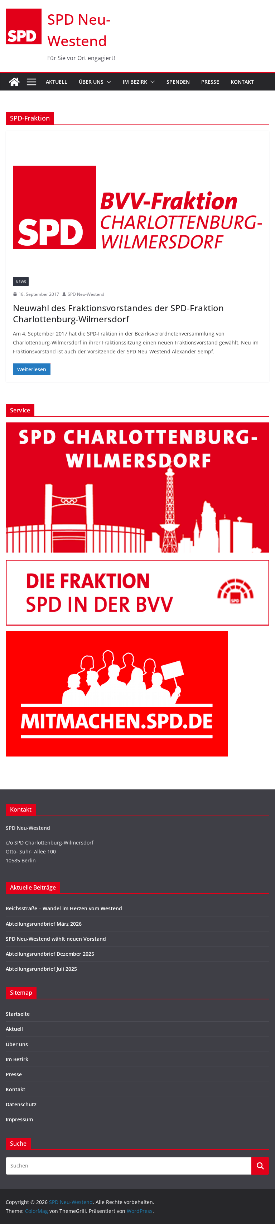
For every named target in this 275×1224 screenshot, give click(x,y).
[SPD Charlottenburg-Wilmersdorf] (137, 426)
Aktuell (56, 81)
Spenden (178, 81)
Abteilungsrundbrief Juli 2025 (41, 968)
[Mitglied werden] (117, 635)
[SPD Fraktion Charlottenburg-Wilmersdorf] (137, 564)
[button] (107, 82)
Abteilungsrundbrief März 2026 (44, 923)
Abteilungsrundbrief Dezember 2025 (50, 953)
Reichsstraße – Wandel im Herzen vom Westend (64, 908)
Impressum (19, 1119)
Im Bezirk (135, 81)
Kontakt (242, 81)
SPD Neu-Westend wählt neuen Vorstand (56, 938)
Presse (210, 81)
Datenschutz (21, 1104)
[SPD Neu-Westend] (14, 81)
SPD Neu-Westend (86, 294)
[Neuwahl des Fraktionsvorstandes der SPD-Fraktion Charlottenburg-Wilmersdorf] (137, 207)
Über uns (91, 81)
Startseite (18, 1013)
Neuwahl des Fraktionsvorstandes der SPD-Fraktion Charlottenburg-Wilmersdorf (118, 313)
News (21, 281)
